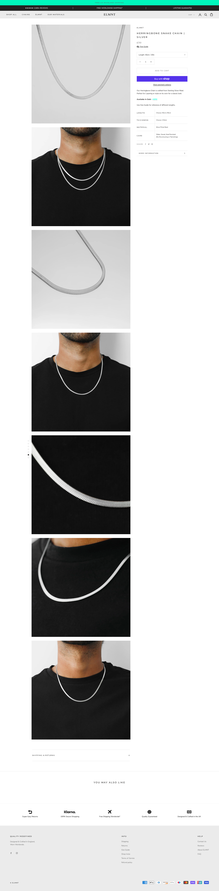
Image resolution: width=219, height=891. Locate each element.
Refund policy (126, 862)
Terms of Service (127, 858)
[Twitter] (149, 144)
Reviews (201, 845)
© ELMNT (14, 883)
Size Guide (125, 850)
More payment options (162, 84)
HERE (155, 99)
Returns (124, 845)
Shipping (124, 841)
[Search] (205, 14)
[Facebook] (145, 144)
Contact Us (202, 841)
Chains (26, 14)
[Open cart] (211, 14)
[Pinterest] (152, 144)
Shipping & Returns (43, 755)
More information (148, 153)
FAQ (199, 854)
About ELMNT (203, 850)
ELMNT (38, 14)
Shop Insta (125, 854)
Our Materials (56, 14)
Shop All (11, 14)
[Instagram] (17, 852)
